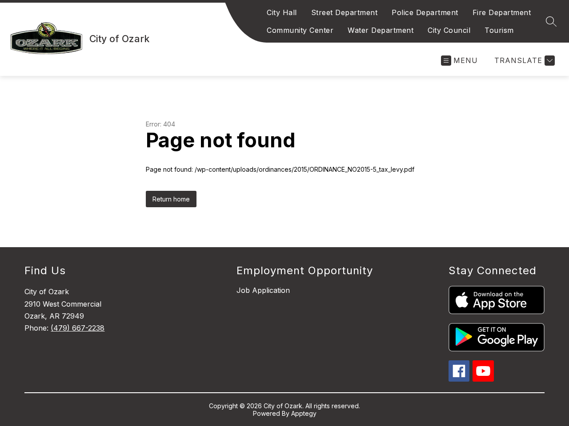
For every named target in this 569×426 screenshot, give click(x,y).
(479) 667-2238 (77, 327)
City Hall (282, 12)
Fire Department (502, 12)
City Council (449, 30)
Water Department (380, 30)
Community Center (300, 30)
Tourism (499, 30)
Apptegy (304, 413)
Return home (171, 199)
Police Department (425, 12)
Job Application (263, 290)
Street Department (344, 12)
